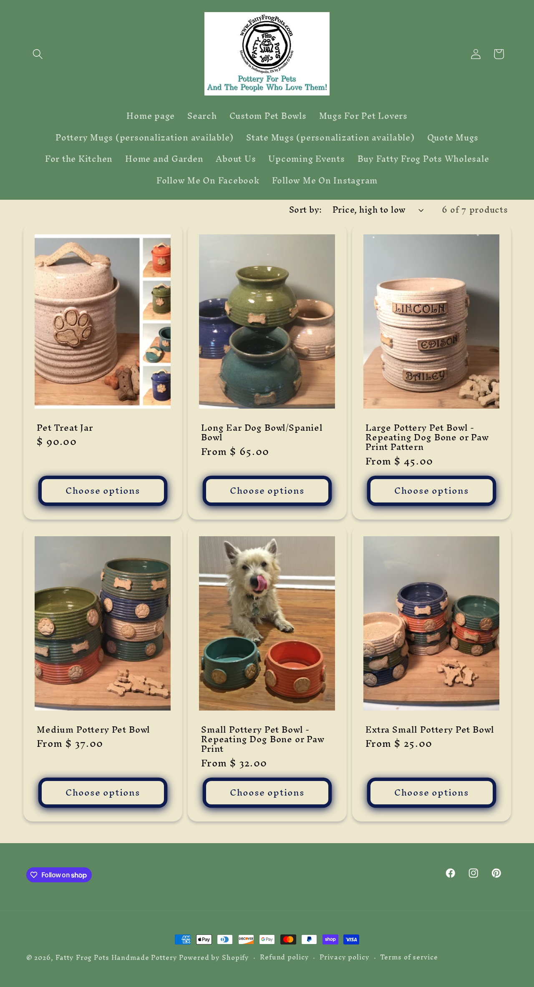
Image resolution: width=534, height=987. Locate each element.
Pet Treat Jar (65, 427)
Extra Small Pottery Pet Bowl (429, 729)
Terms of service (409, 957)
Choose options (102, 490)
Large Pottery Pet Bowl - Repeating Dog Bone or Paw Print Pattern (427, 436)
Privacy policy (344, 957)
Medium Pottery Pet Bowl (93, 729)
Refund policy (284, 957)
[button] (37, 54)
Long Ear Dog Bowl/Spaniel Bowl (262, 432)
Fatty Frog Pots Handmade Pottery (116, 957)
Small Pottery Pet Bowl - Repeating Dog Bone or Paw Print (263, 739)
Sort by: (305, 209)
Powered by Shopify (214, 957)
